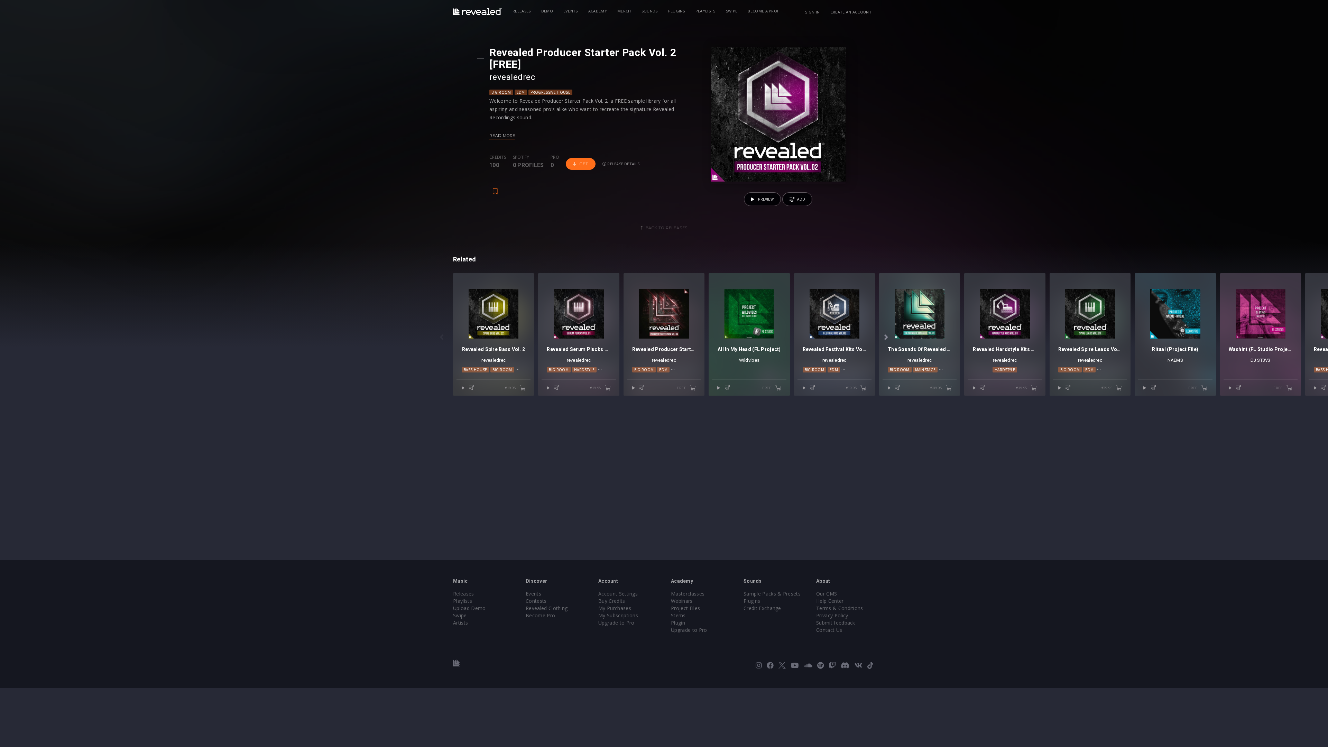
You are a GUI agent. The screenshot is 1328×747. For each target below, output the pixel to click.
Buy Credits (611, 601)
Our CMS (826, 593)
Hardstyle (584, 369)
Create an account (851, 12)
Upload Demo (469, 608)
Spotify (521, 157)
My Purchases (614, 608)
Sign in (812, 12)
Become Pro (540, 615)
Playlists (705, 10)
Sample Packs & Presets (772, 593)
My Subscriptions (618, 615)
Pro (555, 157)
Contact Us (829, 630)
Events (570, 10)
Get (584, 164)
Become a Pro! (763, 10)
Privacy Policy (832, 615)
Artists (460, 622)
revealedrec (512, 77)
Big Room (501, 92)
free (682, 388)
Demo (547, 10)
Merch (624, 10)
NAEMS (1175, 360)
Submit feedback (835, 622)
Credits (497, 157)
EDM (521, 92)
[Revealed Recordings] (477, 11)
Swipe (732, 10)
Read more (502, 135)
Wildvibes (749, 360)
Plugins (676, 10)
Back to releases (667, 227)
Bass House (475, 369)
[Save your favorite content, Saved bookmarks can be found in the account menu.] (495, 188)
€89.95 (936, 388)
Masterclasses (687, 593)
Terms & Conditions (839, 608)
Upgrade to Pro (616, 622)
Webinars (682, 601)
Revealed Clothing (547, 608)
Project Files (685, 608)
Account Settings (618, 593)
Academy (597, 10)
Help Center (830, 601)
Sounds (650, 10)
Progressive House (550, 92)
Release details (623, 163)
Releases (522, 10)
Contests (536, 601)
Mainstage (925, 369)
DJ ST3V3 (1261, 360)
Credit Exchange (762, 608)
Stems (678, 615)
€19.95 (511, 388)
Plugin (678, 622)
